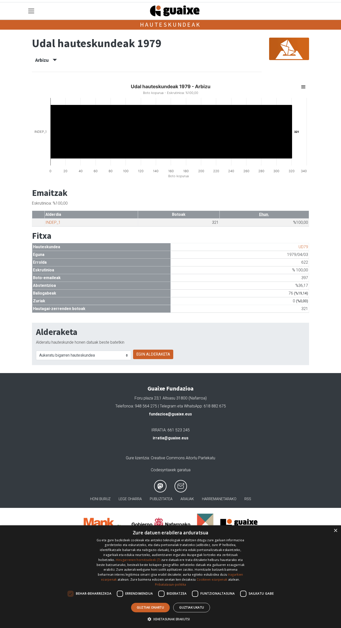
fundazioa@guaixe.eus (170, 414)
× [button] (335, 531)
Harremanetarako (219, 499)
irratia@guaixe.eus (170, 438)
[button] (170, 619)
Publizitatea (161, 499)
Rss (247, 499)
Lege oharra (130, 499)
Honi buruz (100, 499)
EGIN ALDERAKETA (153, 354)
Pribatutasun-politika (170, 584)
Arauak (187, 499)
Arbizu (44, 60)
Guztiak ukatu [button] (191, 607)
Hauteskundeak (170, 24)
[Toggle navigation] (31, 11)
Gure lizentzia (137, 458)
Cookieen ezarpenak (212, 579)
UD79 (303, 246)
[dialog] (170, 576)
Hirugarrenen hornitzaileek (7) (138, 560)
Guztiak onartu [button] (150, 607)
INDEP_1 (53, 222)
